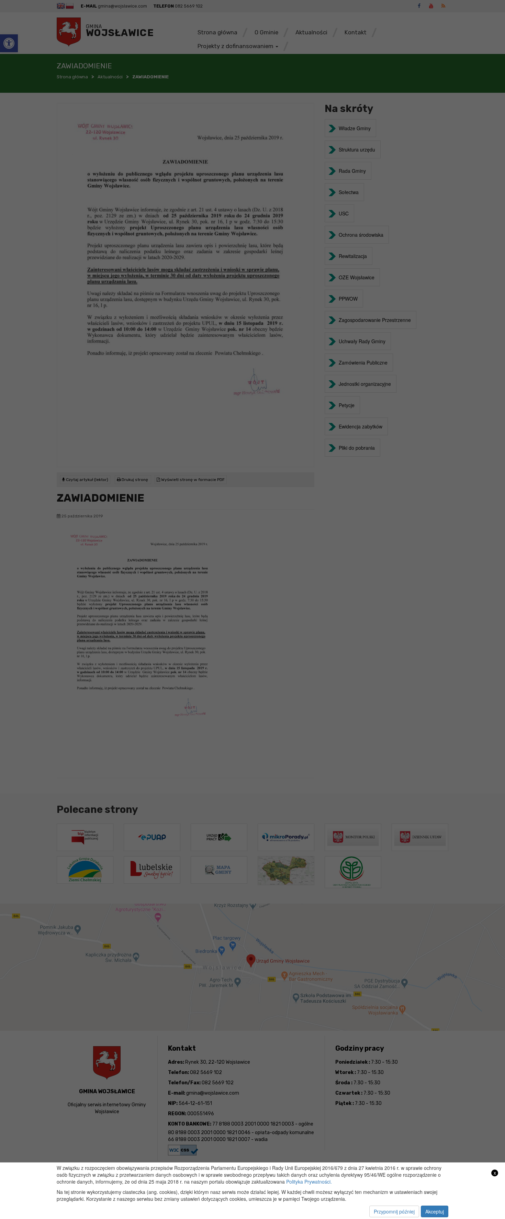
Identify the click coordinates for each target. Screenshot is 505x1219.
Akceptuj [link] (434, 1211)
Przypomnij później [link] (394, 1211)
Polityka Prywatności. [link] (309, 1181)
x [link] (495, 1173)
